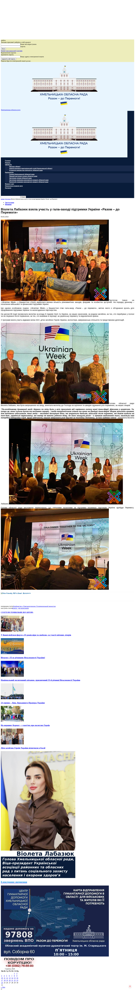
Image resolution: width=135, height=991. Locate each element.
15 (15, 978)
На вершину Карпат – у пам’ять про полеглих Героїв (25, 725)
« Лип (3, 987)
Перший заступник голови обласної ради (23, 176)
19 (7, 980)
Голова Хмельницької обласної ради (21, 174)
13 (10, 978)
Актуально (8, 199)
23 (17, 980)
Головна (8, 161)
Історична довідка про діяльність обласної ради (26, 170)
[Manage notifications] (130, 986)
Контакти (8, 188)
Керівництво (9, 172)
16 (17, 978)
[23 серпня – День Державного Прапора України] (12, 699)
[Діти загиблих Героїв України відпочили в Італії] (12, 744)
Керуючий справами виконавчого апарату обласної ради (28, 182)
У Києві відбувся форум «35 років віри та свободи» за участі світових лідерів (36, 635)
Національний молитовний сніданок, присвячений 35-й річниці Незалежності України (40, 680)
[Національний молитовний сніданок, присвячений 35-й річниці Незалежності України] (12, 676)
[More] (47, 596)
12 (7, 978)
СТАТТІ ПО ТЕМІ (8, 612)
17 (2, 980)
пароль (22, 46)
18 (4, 980)
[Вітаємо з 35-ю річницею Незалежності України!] (12, 653)
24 (2, 983)
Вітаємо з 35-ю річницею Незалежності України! (23, 658)
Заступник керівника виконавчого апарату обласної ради (29, 180)
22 (15, 980)
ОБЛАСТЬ (8, 165)
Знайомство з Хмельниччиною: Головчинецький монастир (34, 606)
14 (12, 978)
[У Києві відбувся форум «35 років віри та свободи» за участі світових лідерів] (12, 631)
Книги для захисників (20, 608)
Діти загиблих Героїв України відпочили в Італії (23, 748)
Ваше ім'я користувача (28, 44)
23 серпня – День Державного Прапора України (23, 703)
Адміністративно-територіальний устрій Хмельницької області (30, 168)
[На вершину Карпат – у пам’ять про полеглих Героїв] (12, 721)
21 (12, 980)
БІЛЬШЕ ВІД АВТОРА (24, 612)
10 (2, 978)
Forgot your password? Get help (11, 51)
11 (4, 978)
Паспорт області (14, 166)
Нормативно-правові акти (14, 186)
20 (10, 980)
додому (3, 199)
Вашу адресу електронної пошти (32, 57)
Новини (7, 163)
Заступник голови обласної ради (20, 178)
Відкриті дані (9, 184)
